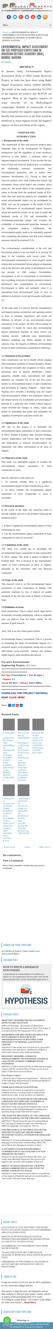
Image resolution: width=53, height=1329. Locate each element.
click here (30, 665)
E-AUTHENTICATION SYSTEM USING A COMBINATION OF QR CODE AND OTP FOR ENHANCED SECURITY (23, 1151)
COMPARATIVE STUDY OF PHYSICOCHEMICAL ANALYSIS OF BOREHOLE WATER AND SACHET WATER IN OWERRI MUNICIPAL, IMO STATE (23, 816)
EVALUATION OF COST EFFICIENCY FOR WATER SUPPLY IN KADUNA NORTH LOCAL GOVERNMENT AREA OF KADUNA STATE (26, 1229)
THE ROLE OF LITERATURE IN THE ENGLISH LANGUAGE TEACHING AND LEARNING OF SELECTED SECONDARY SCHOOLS (24, 1101)
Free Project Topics (10, 1075)
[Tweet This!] (13, 705)
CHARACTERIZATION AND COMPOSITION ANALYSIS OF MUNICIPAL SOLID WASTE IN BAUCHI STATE (26, 1254)
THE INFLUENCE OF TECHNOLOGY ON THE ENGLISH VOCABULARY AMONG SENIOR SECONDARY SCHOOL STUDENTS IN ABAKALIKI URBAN (25, 1133)
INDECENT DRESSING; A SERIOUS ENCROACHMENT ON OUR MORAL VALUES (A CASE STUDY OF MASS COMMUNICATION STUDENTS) (24, 1060)
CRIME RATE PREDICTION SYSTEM (19, 1087)
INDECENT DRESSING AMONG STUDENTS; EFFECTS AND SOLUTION (23, 1021)
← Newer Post (8, 847)
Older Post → (45, 847)
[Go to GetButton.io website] (7, 1326)
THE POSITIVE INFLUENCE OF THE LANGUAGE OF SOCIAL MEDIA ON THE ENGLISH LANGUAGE (25, 1117)
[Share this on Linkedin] (21, 705)
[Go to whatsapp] (7, 1320)
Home (5, 32)
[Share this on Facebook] (9, 705)
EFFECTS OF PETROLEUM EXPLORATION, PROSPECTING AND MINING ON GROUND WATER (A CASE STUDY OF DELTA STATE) (25, 1239)
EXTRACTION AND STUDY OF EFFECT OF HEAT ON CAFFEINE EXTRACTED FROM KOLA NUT (38, 743)
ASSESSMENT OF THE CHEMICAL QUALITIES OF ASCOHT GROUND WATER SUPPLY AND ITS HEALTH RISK (24, 1264)
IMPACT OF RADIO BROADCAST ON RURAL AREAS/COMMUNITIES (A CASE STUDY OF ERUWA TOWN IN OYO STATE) (23, 1168)
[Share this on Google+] (17, 705)
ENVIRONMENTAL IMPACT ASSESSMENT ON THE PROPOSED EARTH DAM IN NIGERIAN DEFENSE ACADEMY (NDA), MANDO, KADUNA (24, 52)
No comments (6, 61)
